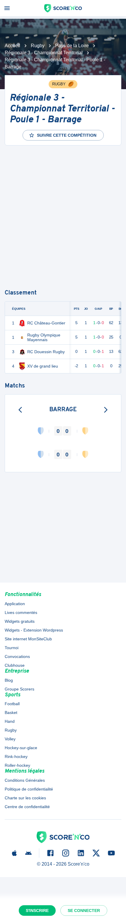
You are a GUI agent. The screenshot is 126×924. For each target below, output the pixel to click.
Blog (9, 680)
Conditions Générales (25, 780)
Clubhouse (15, 665)
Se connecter (84, 910)
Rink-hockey (16, 756)
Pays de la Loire (72, 45)
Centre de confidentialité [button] (27, 806)
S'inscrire (37, 910)
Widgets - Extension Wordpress (34, 630)
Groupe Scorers (19, 689)
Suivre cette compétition (66, 135)
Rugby (38, 45)
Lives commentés (21, 612)
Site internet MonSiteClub (28, 639)
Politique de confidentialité (29, 789)
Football (12, 703)
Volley (10, 739)
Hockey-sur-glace (21, 747)
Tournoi (11, 647)
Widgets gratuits (20, 621)
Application (15, 603)
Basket (11, 712)
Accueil (12, 45)
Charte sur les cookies (25, 798)
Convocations (17, 656)
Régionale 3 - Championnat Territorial (44, 52)
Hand (10, 721)
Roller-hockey (17, 765)
